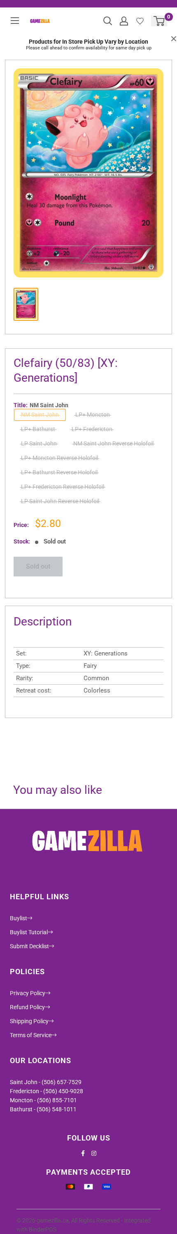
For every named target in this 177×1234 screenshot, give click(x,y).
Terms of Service (30, 1035)
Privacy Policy (27, 993)
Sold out (38, 566)
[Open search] (107, 21)
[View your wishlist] (140, 21)
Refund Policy (27, 1007)
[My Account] (124, 21)
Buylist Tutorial (29, 932)
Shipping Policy (29, 1021)
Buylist (18, 918)
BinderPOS (42, 1229)
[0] (159, 21)
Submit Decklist (29, 946)
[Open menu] (14, 20)
